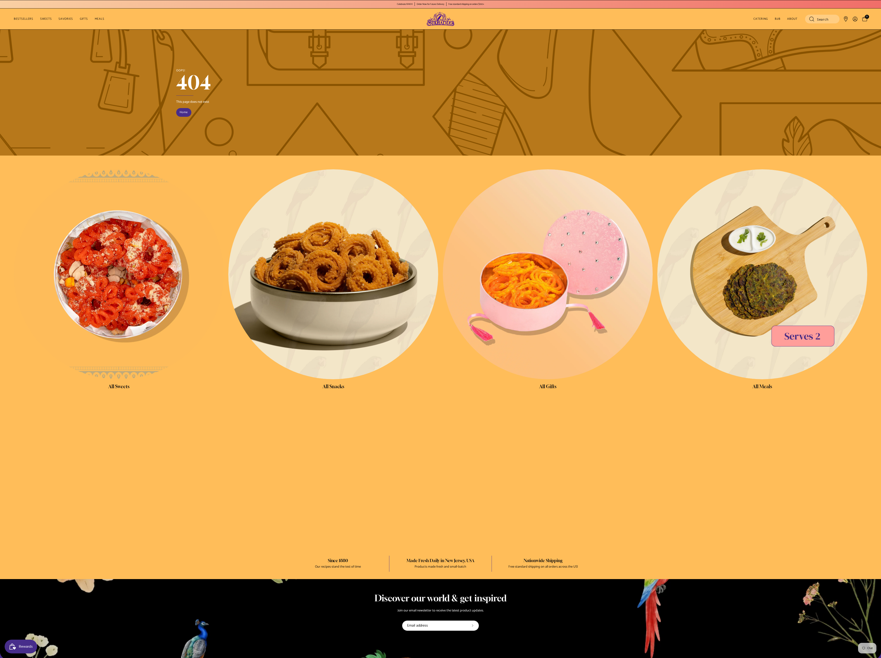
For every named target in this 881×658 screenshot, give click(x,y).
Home (184, 112)
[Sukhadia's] (440, 19)
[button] (822, 19)
